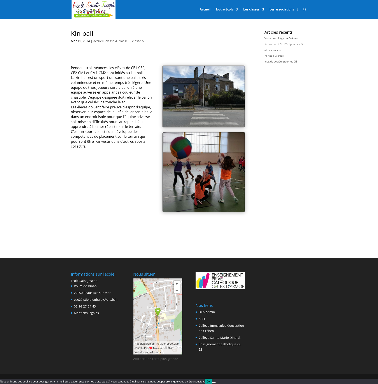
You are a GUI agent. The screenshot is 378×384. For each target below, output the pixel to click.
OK (208, 381)
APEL (202, 319)
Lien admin (207, 312)
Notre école (224, 9)
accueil (98, 41)
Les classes (251, 9)
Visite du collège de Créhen (281, 38)
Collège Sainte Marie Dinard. (220, 337)
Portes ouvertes (274, 55)
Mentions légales (86, 313)
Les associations (282, 9)
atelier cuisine (273, 50)
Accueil (205, 9)
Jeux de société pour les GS (280, 61)
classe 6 (138, 41)
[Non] (214, 382)
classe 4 (111, 41)
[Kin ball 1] (204, 212)
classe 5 (124, 41)
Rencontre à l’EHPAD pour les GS (284, 44)
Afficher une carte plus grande (155, 359)
